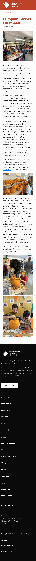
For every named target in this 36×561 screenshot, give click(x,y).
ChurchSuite (5, 551)
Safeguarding (6, 545)
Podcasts (5, 417)
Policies (4, 540)
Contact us (5, 489)
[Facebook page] (1, 505)
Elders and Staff (7, 456)
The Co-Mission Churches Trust (12, 373)
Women (4, 430)
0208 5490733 (7, 496)
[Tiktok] (13, 505)
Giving (3, 463)
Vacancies (5, 476)
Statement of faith (8, 443)
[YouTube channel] (9, 505)
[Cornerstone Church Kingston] (12, 5)
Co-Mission (30, 368)
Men (3, 423)
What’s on (5, 404)
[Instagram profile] (5, 505)
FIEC (13, 370)
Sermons (4, 410)
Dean (10, 198)
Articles (8, 12)
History (4, 450)
